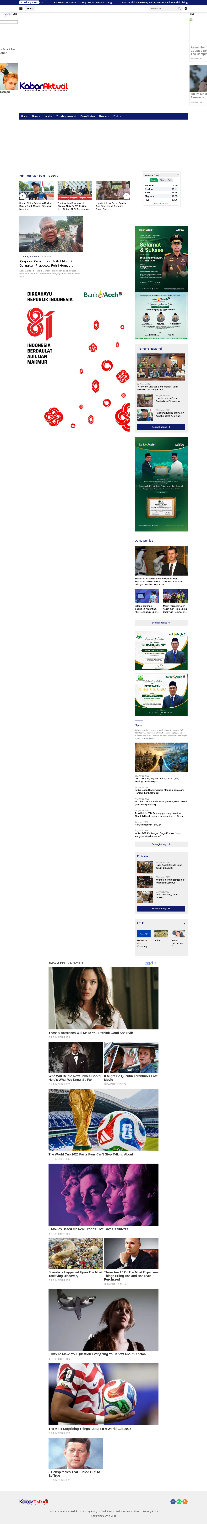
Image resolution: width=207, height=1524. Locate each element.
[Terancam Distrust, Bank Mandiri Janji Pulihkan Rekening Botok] (161, 367)
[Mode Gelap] (186, 8)
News (35, 116)
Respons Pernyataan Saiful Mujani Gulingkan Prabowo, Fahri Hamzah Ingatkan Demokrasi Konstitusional (46, 265)
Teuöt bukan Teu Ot (177, 943)
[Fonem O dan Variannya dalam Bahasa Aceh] (144, 933)
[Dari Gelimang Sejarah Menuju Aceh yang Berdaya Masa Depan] (113, 190)
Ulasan (103, 116)
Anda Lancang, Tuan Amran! (167, 896)
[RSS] (185, 1502)
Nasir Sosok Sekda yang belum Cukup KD (169, 866)
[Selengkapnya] (184, 923)
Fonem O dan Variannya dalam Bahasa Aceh (142, 943)
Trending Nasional (66, 116)
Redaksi (75, 1511)
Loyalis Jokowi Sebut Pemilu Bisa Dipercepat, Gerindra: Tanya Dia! (73, 206)
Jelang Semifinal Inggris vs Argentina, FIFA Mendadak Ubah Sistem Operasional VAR (146, 609)
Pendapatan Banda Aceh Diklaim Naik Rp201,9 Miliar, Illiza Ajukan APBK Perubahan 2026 (35, 206)
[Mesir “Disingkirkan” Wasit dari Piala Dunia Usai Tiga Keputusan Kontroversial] (175, 596)
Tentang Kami (150, 1511)
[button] (179, 8)
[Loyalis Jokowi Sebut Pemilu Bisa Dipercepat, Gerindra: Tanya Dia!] (75, 190)
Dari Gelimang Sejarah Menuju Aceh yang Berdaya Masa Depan (112, 206)
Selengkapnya (160, 427)
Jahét (157, 940)
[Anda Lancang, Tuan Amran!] (145, 897)
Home (30, 8)
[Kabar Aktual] (43, 86)
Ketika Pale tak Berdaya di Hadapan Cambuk (170, 881)
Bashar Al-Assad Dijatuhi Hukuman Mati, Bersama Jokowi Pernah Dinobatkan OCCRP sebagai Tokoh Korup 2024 (159, 581)
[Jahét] (161, 933)
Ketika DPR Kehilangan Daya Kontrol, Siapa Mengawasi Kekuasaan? (158, 835)
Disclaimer (106, 1511)
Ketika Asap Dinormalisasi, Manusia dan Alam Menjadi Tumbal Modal (159, 791)
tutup (15, 14)
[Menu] (21, 8)
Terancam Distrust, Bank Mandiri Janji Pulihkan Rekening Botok (157, 388)
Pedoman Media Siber (127, 1511)
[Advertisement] (103, 38)
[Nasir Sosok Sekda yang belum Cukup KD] (145, 867)
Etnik (116, 116)
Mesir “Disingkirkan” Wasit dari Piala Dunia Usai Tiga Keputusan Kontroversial (175, 609)
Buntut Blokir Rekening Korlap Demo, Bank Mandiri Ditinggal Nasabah (100, 2)
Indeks (48, 116)
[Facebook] (173, 1502)
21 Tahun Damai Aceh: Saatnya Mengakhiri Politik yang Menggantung (161, 803)
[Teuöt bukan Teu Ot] (178, 933)
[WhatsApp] (179, 1502)
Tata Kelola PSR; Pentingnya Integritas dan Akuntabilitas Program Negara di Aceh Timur (159, 815)
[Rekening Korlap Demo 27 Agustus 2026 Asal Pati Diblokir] (145, 415)
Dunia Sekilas (88, 116)
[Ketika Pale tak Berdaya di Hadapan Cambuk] (145, 882)
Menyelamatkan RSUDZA (148, 824)
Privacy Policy (90, 1511)
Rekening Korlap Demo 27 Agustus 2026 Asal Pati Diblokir (170, 414)
